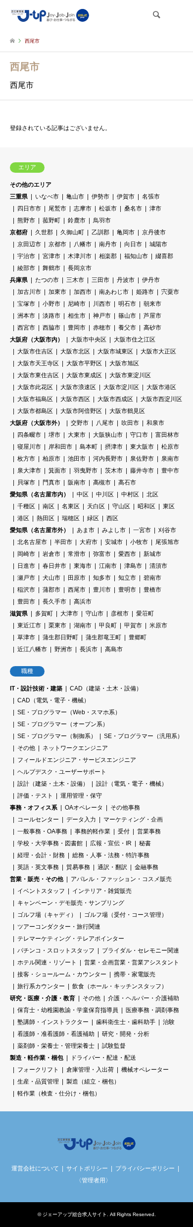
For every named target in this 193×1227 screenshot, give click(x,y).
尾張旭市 (167, 542)
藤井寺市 (142, 470)
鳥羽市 (102, 220)
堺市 (54, 434)
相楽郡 (108, 256)
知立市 (127, 577)
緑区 (93, 518)
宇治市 (26, 256)
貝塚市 (26, 482)
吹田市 (130, 422)
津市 (155, 208)
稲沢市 (26, 589)
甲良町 (108, 625)
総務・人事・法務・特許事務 (110, 855)
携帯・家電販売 (134, 974)
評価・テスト (35, 795)
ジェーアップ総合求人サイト (75, 1214)
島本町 (88, 446)
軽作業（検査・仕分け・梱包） (58, 1093)
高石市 (127, 482)
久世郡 (44, 232)
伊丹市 (151, 279)
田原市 (77, 577)
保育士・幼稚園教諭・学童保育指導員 (67, 1010)
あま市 (86, 530)
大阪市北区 (75, 351)
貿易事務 (78, 867)
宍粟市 (170, 291)
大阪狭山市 (108, 434)
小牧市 (139, 542)
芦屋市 (152, 315)
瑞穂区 (71, 518)
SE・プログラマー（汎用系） (143, 736)
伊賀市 (126, 196)
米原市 (158, 625)
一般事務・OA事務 (42, 831)
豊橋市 (152, 589)
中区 (83, 494)
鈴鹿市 (77, 220)
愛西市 (127, 553)
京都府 (19, 232)
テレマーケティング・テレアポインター (70, 938)
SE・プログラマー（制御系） (56, 736)
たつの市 (47, 279)
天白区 (96, 506)
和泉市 (155, 422)
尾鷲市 (57, 208)
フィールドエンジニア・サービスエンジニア (76, 759)
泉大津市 (29, 470)
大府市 (88, 542)
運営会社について (35, 1168)
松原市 (170, 446)
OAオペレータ (84, 807)
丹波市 (126, 279)
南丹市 (108, 244)
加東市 (57, 291)
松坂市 (108, 208)
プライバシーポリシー (145, 1168)
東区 (169, 506)
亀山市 (75, 196)
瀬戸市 (26, 577)
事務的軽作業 (92, 831)
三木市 (75, 279)
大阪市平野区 (84, 363)
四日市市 (29, 208)
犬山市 (51, 577)
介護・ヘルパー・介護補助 (143, 998)
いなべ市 (47, 196)
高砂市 (152, 327)
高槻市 (102, 482)
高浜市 (83, 601)
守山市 (94, 613)
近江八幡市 (32, 649)
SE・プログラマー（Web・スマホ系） (69, 712)
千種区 (26, 506)
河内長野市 (108, 458)
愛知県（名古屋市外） (39, 530)
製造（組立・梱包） (93, 1081)
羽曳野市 (85, 470)
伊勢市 (100, 196)
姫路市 (145, 291)
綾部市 (26, 268)
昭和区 (146, 506)
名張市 (151, 196)
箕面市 (57, 470)
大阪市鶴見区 (127, 411)
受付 (124, 831)
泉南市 (170, 458)
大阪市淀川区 (121, 387)
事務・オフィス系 (33, 807)
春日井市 (54, 565)
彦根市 (120, 613)
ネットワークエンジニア (75, 748)
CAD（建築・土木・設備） (106, 688)
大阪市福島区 (35, 399)
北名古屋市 (32, 542)
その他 (26, 748)
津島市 (133, 565)
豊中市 (170, 470)
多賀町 (44, 613)
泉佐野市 (142, 458)
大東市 (77, 434)
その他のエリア (30, 184)
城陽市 (158, 244)
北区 (152, 494)
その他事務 (125, 807)
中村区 (130, 494)
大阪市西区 (75, 399)
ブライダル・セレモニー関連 (140, 950)
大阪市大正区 (158, 351)
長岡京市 (80, 268)
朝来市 (152, 303)
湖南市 (83, 625)
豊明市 (127, 589)
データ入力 (81, 819)
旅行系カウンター (41, 986)
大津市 (69, 613)
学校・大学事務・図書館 (50, 843)
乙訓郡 (100, 232)
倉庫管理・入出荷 (90, 1069)
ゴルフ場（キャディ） (47, 914)
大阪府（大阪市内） (36, 339)
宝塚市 (26, 303)
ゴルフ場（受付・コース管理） (125, 914)
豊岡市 (77, 327)
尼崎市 (77, 303)
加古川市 (29, 291)
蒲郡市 (51, 589)
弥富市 (102, 553)
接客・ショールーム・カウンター (61, 974)
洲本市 (26, 315)
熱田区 (45, 518)
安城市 (114, 542)
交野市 (80, 422)
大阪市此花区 (35, 387)
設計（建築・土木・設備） (53, 783)
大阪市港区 (161, 387)
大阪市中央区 (88, 339)
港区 (23, 518)
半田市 (63, 542)
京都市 (57, 244)
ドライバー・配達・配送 (103, 1057)
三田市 (100, 279)
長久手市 (54, 601)
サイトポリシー (87, 1168)
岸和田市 (60, 446)
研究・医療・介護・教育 (42, 998)
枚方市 (26, 458)
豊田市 (26, 601)
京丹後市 (154, 232)
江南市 (108, 565)
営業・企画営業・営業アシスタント (131, 962)
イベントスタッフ (41, 890)
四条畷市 (29, 434)
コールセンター (38, 819)
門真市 (51, 482)
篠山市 (127, 315)
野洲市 (63, 649)
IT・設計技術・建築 (36, 688)
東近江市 (29, 625)
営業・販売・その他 (36, 879)
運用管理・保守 (81, 795)
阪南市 (77, 482)
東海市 (83, 565)
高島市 (114, 649)
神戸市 (102, 315)
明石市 (127, 303)
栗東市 (57, 625)
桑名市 (133, 208)
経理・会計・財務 (41, 855)
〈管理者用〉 (93, 1180)
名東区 (71, 506)
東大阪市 (142, 446)
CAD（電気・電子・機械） (53, 700)
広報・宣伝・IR (111, 843)
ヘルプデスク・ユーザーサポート (61, 771)
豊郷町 (137, 637)
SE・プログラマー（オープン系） (62, 724)
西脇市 (51, 327)
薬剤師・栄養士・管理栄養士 (56, 1045)
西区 (112, 518)
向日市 (133, 244)
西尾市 (77, 589)
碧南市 (152, 577)
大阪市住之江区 (134, 339)
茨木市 (114, 470)
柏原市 (51, 458)
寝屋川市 (29, 446)
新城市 (152, 553)
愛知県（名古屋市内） (39, 494)
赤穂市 (102, 327)
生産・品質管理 (38, 1081)
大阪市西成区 (115, 399)
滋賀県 (19, 613)
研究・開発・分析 (125, 1033)
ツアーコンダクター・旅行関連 (58, 926)
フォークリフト (38, 1069)
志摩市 (83, 208)
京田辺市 (29, 244)
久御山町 (72, 232)
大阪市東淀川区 (130, 375)
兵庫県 (19, 279)
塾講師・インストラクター (53, 1022)
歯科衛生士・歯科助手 (125, 1022)
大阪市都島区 (35, 411)
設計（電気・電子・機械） (131, 783)
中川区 (105, 494)
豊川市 (102, 589)
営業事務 (149, 831)
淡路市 (51, 315)
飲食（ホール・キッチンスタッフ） (119, 986)
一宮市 (142, 530)
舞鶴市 (51, 268)
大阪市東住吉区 (38, 375)
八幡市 (83, 244)
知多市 (102, 577)
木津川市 (80, 256)
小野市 (51, 303)
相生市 (77, 315)
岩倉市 (51, 553)
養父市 (127, 327)
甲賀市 (133, 625)
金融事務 (146, 867)
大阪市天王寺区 (38, 363)
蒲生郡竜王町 (103, 637)
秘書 (145, 843)
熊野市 (26, 220)
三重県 (19, 196)
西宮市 (26, 327)
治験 (169, 1022)
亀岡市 (126, 232)
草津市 (26, 637)
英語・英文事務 (38, 867)
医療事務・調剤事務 (152, 1010)
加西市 (83, 291)
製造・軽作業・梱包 (36, 1057)
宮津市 (51, 256)
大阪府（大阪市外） (36, 422)
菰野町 (51, 220)
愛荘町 (145, 613)
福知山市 (136, 256)
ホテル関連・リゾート (47, 962)
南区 (48, 506)
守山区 (121, 506)
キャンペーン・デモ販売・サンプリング (70, 902)
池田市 (77, 458)
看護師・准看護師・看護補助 (56, 1033)
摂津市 (114, 446)
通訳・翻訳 (112, 867)
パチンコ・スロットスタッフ (56, 950)
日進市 (26, 565)
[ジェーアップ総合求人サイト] (50, 14)
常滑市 (77, 553)
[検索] (156, 15)
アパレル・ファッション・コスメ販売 (121, 879)
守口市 (139, 434)
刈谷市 (167, 530)
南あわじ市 (114, 291)
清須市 (158, 565)
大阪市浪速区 (78, 387)
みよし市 (114, 530)
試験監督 (114, 1045)
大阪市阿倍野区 (81, 411)
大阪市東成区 (84, 375)
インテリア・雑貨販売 (102, 890)
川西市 (102, 303)
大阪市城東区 (115, 351)
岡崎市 (26, 553)
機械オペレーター (145, 1069)
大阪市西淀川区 (161, 399)
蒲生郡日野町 (60, 637)
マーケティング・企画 (133, 819)
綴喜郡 (164, 256)
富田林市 (167, 434)
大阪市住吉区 (35, 351)
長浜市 (88, 649)
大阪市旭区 (124, 363)
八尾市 (105, 422)
